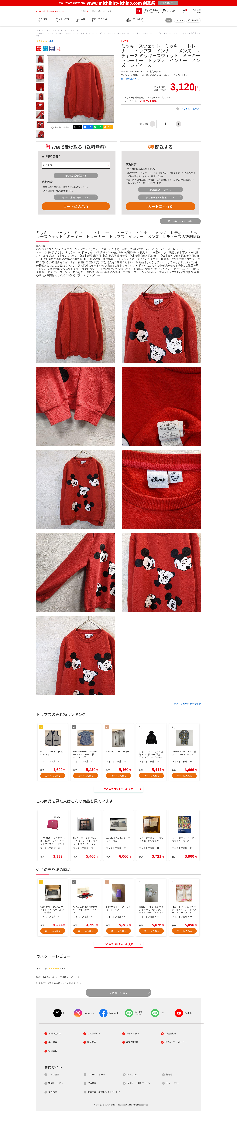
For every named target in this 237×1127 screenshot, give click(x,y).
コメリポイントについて (190, 109)
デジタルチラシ (62, 20)
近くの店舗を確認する (76, 175)
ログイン (179, 20)
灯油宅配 (92, 1083)
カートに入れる (75, 206)
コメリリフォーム (96, 1074)
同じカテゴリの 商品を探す (187, 704)
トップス (74, 30)
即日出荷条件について (160, 189)
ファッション (50, 30)
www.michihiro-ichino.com (50, 11)
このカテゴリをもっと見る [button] (118, 789)
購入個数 (143, 124)
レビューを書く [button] (118, 993)
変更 (169, 20)
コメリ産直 (53, 1074)
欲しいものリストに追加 (180, 221)
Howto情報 (80, 20)
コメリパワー (172, 1083)
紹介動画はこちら (130, 79)
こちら (143, 176)
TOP (38, 30)
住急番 (169, 1074)
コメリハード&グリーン (138, 1083)
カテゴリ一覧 (43, 20)
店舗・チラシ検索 (99, 20)
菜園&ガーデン (55, 1083)
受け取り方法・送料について (76, 197)
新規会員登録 (193, 20)
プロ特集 (52, 1092)
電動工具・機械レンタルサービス (104, 1092)
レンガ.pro (132, 1074)
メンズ (63, 30)
